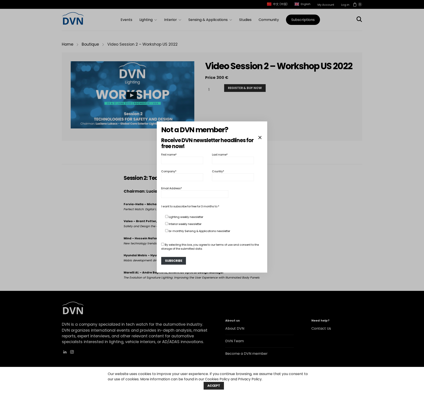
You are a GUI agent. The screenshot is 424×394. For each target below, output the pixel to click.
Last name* (220, 154)
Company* (168, 171)
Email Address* (171, 188)
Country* (218, 171)
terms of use (224, 245)
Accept (213, 385)
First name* (169, 154)
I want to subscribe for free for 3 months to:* (190, 206)
